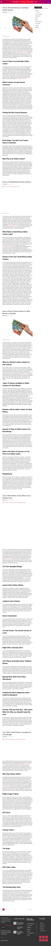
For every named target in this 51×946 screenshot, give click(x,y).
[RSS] (40, 940)
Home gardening (38, 21)
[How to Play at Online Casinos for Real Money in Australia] (15, 932)
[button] (49, 2)
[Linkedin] (46, 937)
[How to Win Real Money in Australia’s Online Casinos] (15, 923)
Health (36, 19)
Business (37, 10)
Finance (37, 12)
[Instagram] (43, 937)
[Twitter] (43, 940)
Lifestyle (36, 25)
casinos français (5, 786)
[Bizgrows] (6, 1)
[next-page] (16, 909)
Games (36, 17)
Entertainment (38, 16)
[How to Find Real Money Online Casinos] (15, 927)
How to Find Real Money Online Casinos (16, 182)
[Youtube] (46, 940)
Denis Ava (5, 12)
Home (3, 5)
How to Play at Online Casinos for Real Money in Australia (20, 932)
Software (37, 27)
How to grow (37, 23)
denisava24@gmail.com (8, 925)
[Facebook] (40, 937)
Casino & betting (38, 14)
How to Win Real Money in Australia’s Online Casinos (20, 923)
